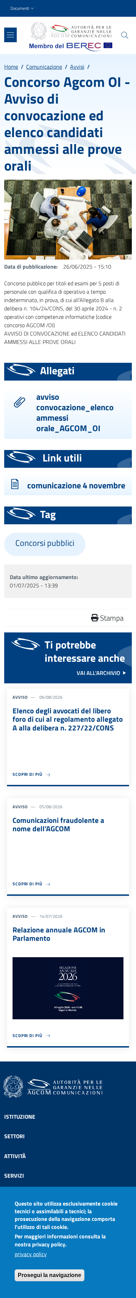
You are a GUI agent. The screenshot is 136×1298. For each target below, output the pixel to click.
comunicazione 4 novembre (76, 485)
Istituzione (19, 1116)
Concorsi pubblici (44, 543)
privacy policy (31, 1254)
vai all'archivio (98, 673)
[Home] (71, 31)
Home (11, 66)
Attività (15, 1156)
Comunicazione (44, 66)
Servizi (14, 1175)
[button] (23, 8)
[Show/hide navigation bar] (10, 34)
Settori (14, 1136)
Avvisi (77, 66)
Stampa (110, 617)
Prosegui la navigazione (49, 1275)
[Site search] (125, 35)
